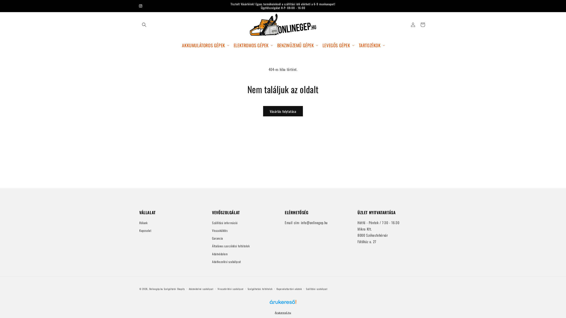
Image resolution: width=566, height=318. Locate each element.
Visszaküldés (220, 230)
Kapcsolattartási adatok (289, 289)
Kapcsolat (145, 230)
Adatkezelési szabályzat (226, 261)
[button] (144, 25)
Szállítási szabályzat (316, 289)
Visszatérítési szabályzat (231, 289)
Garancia (217, 238)
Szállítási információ (225, 222)
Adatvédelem (220, 254)
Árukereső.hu (283, 312)
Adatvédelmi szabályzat (201, 289)
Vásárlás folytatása (283, 111)
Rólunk (143, 222)
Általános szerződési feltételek (231, 246)
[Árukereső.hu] (283, 304)
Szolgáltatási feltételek (260, 289)
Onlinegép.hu (156, 289)
